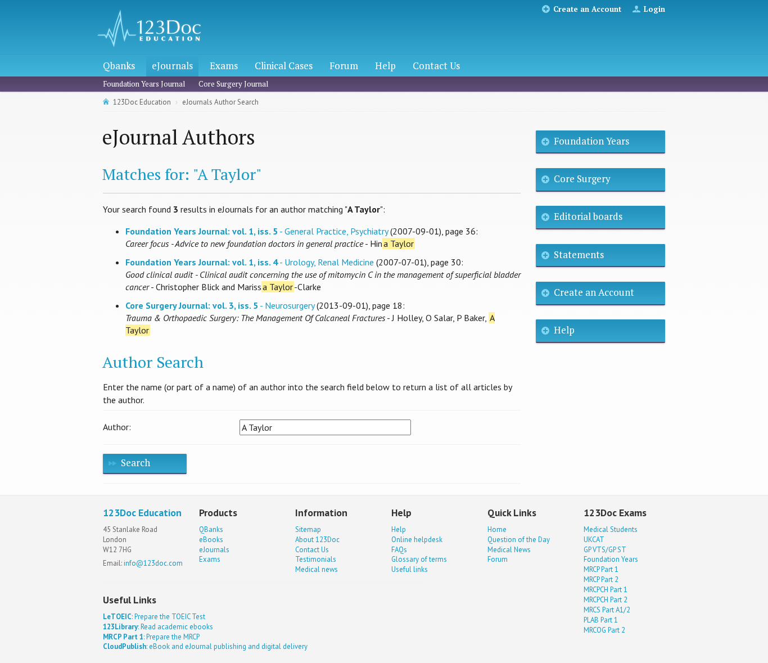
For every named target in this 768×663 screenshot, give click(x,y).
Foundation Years (591, 140)
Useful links (409, 569)
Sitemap (308, 529)
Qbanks (119, 65)
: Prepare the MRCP (151, 637)
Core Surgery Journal (233, 84)
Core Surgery (582, 178)
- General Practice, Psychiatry (256, 231)
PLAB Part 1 (601, 620)
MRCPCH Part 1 (605, 589)
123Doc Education (142, 102)
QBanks (211, 529)
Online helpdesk (416, 539)
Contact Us (436, 65)
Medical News (509, 549)
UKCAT (594, 539)
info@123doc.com (153, 563)
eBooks (211, 539)
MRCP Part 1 (601, 569)
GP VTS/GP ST (605, 549)
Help (385, 65)
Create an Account (587, 9)
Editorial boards (588, 216)
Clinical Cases (284, 65)
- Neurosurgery (219, 305)
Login (654, 9)
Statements (579, 254)
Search (135, 462)
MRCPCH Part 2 (605, 600)
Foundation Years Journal (144, 84)
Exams (224, 65)
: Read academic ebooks (158, 627)
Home (497, 529)
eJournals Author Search (220, 102)
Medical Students (611, 529)
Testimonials (315, 559)
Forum (343, 65)
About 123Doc (317, 539)
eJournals (172, 65)
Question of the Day (518, 539)
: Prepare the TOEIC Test (154, 616)
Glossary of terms (419, 559)
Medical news (316, 569)
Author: (117, 426)
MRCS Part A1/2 (607, 610)
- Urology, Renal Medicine (249, 262)
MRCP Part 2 (601, 579)
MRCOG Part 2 (604, 630)
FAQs (399, 549)
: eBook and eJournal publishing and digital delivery (205, 646)
